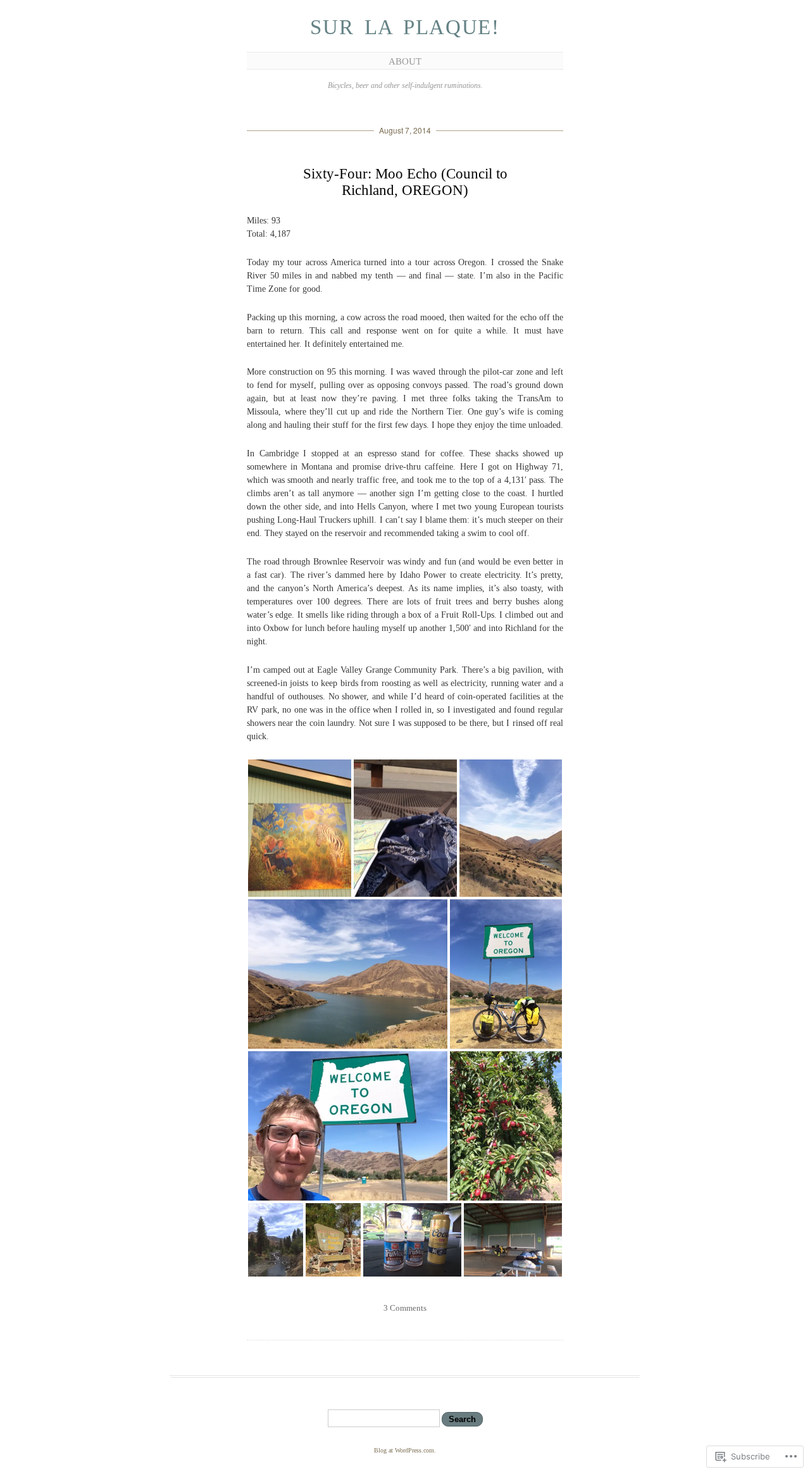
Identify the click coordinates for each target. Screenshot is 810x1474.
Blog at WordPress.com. (405, 1450)
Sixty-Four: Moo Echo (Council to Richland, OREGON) (405, 182)
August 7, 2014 (405, 130)
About (405, 61)
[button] (299, 828)
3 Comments (405, 1308)
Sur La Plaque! (404, 27)
